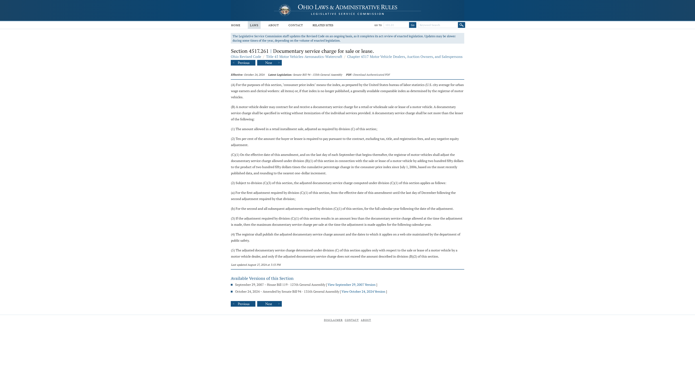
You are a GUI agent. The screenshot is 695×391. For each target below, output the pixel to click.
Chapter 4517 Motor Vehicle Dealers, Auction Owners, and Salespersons (405, 56)
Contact (295, 25)
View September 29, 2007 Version (352, 284)
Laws (254, 25)
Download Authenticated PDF (371, 74)
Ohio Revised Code (246, 56)
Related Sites (323, 25)
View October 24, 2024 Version (363, 291)
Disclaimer (333, 320)
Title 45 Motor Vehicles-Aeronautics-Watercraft (304, 56)
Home (235, 25)
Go (412, 25)
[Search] (461, 25)
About (273, 25)
